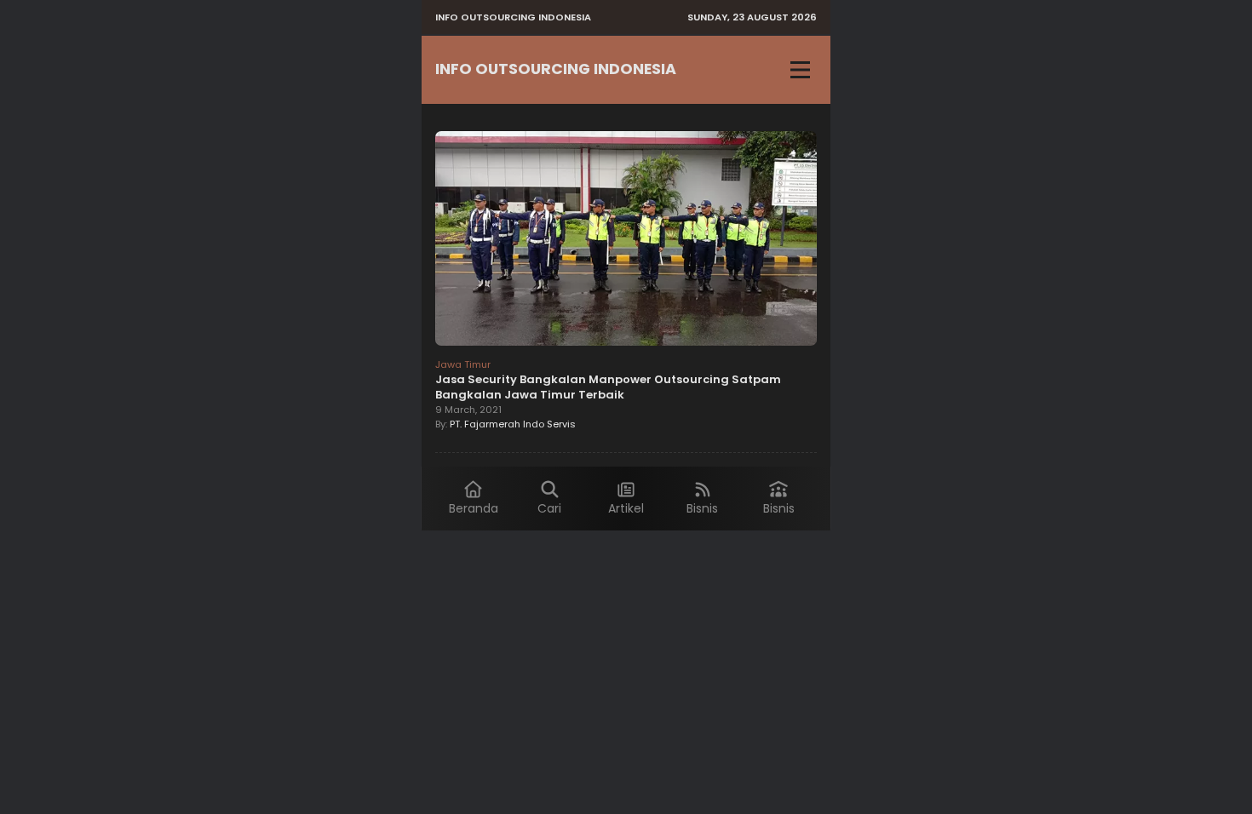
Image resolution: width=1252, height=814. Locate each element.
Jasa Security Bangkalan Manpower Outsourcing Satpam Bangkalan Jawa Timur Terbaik (608, 387)
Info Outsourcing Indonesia (555, 69)
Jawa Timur (463, 364)
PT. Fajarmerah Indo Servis (513, 424)
